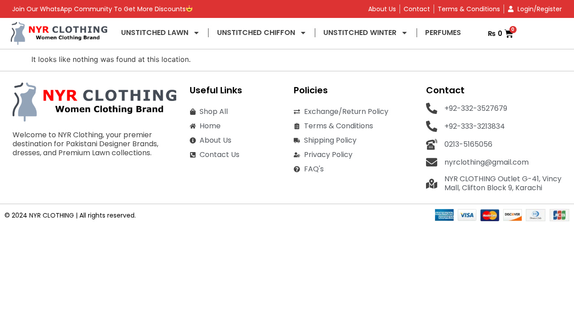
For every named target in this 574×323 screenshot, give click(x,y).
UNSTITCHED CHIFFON (256, 32)
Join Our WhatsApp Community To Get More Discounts (99, 8)
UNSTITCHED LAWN (154, 32)
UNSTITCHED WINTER (359, 32)
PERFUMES (443, 32)
